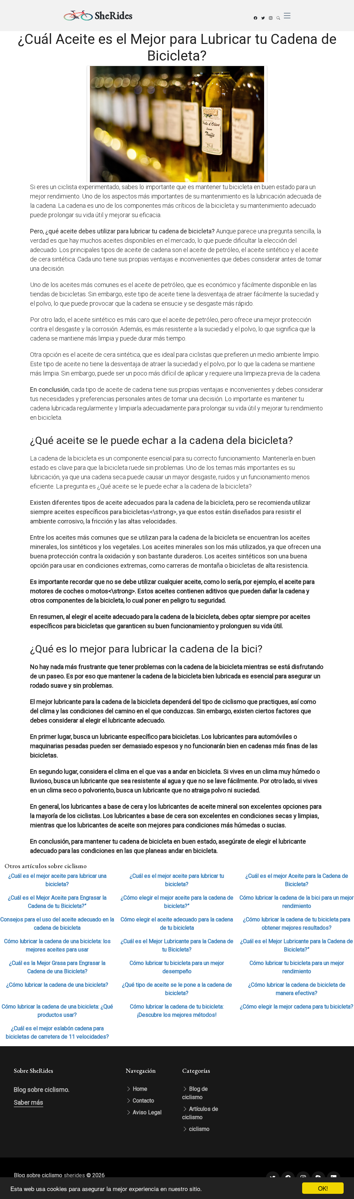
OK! (323, 1188)
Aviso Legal (146, 1112)
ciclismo (198, 1129)
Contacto (142, 1100)
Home (139, 1089)
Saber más (28, 1102)
